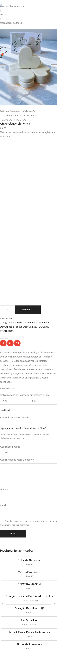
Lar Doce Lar (29, 620)
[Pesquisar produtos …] (1, 46)
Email (3, 505)
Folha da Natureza (29, 560)
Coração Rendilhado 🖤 (29, 608)
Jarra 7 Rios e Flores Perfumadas (29, 632)
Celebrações (30, 111)
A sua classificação (10, 447)
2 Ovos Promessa (29, 572)
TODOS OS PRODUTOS (13, 119)
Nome (4, 489)
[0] (1, 56)
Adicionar (27, 310)
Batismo (4, 111)
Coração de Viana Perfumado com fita (29, 596)
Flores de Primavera (29, 644)
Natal (33, 115)
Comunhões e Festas (11, 115)
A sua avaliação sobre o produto (17, 460)
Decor (26, 115)
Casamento (16, 111)
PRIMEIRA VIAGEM (29, 584)
